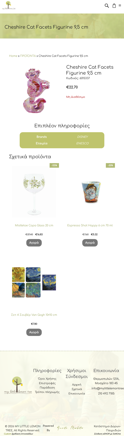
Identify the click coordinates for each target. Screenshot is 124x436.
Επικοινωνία (77, 393)
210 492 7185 (106, 393)
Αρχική (76, 384)
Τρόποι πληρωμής (47, 392)
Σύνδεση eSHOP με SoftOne (107, 434)
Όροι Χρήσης (47, 378)
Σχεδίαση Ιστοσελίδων (22, 434)
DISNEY (82, 136)
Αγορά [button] (34, 242)
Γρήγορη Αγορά (34, 214)
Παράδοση (47, 387)
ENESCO (82, 143)
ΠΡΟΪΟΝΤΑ (28, 55)
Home (13, 55)
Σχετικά (77, 389)
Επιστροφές (47, 383)
